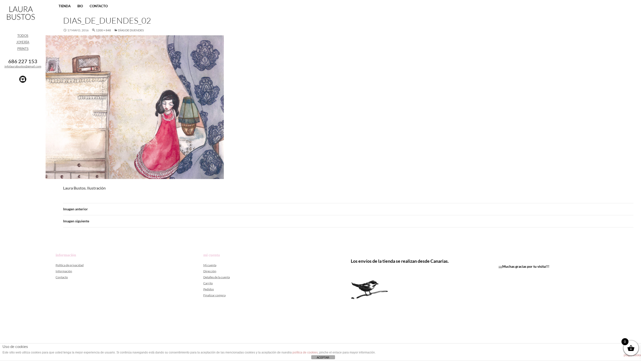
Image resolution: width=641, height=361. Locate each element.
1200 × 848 (103, 30)
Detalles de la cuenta (216, 277)
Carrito (208, 283)
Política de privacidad (70, 265)
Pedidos (208, 289)
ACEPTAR (323, 357)
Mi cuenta (209, 265)
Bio (80, 6)
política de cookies (305, 352)
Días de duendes (131, 30)
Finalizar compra (214, 295)
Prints (23, 49)
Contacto (99, 6)
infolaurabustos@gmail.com (23, 66)
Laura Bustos (21, 22)
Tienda (65, 6)
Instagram (22, 79)
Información (64, 271)
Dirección (209, 271)
